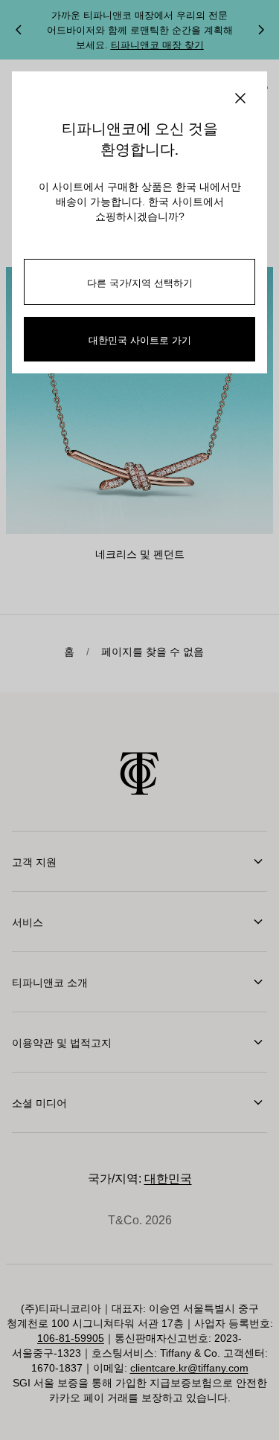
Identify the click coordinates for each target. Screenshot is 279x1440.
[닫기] (240, 98)
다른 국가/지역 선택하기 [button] (140, 282)
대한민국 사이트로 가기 (140, 339)
